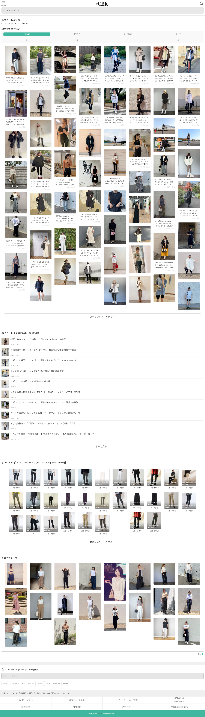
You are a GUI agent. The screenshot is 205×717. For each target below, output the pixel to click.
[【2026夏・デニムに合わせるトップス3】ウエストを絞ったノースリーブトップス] (65, 202)
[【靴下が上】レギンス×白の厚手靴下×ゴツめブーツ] (189, 59)
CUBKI (102, 3)
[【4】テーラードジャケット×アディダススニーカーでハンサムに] (189, 194)
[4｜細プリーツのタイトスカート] (65, 631)
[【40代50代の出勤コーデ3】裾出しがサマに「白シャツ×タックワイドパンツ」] (16, 632)
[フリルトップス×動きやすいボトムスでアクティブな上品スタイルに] (164, 601)
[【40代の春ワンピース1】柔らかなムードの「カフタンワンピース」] (90, 237)
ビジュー (40, 683)
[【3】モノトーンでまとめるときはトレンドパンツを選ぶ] (189, 631)
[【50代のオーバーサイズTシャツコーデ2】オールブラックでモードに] (65, 604)
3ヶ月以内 (128, 34)
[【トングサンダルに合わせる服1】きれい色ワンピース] (16, 601)
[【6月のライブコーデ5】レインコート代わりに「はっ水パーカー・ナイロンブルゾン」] (40, 164)
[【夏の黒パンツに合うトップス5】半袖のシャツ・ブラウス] (164, 574)
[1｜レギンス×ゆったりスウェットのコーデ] (115, 101)
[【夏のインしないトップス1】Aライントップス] (164, 629)
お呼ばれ (31, 683)
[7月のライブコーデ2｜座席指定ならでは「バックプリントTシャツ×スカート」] (16, 227)
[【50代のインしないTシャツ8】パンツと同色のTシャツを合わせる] (65, 576)
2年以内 (27, 34)
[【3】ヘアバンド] (16, 103)
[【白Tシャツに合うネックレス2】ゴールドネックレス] (115, 59)
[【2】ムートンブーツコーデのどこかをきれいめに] (16, 60)
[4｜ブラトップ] (140, 143)
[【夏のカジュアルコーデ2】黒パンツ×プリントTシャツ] (115, 617)
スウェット (56, 683)
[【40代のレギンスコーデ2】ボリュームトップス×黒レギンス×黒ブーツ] (140, 101)
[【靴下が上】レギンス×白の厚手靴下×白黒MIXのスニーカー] (164, 59)
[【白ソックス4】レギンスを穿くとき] (140, 59)
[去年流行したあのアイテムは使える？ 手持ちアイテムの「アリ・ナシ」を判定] (16, 574)
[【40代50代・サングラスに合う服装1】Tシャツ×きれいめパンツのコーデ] (189, 601)
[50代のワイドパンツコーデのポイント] (40, 576)
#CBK (101, 713)
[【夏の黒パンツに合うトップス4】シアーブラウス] (189, 574)
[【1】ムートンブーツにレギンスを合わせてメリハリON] (90, 101)
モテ (23, 683)
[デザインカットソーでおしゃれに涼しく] (90, 576)
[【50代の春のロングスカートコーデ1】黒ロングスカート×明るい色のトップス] (90, 59)
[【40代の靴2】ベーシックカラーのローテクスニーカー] (65, 90)
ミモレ (47, 683)
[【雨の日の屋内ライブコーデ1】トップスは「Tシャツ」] (16, 266)
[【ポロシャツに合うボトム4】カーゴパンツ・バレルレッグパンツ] (140, 607)
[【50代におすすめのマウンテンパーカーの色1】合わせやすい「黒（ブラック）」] (164, 246)
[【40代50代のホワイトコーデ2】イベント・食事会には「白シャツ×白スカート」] (40, 244)
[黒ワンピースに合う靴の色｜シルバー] (40, 204)
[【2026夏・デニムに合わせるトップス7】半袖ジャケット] (164, 166)
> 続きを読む (21, 85)
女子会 (5, 683)
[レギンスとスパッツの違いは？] (189, 101)
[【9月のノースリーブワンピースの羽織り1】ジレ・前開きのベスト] (140, 576)
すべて (178, 34)
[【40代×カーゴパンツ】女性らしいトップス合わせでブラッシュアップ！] (164, 204)
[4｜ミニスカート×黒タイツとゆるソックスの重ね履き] (115, 162)
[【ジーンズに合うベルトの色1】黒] (40, 60)
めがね (65, 683)
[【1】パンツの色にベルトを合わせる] (40, 606)
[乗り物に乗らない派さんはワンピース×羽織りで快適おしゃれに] (90, 201)
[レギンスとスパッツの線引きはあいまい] (65, 163)
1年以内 (77, 34)
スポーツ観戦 (14, 683)
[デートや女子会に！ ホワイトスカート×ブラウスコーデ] (115, 582)
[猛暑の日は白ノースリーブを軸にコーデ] (90, 606)
